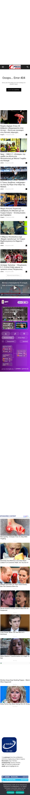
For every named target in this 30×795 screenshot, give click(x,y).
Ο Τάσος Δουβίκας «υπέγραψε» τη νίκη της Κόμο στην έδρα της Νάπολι (12, 184)
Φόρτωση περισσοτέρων (13, 275)
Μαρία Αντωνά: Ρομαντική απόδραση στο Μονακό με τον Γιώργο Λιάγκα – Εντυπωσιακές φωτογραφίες (12, 212)
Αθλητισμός (3, 151)
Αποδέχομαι (10, 792)
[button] (3, 67)
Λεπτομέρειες (20, 792)
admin (2, 162)
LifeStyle (2, 205)
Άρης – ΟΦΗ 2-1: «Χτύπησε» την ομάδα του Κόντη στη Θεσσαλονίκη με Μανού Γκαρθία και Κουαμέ (13, 157)
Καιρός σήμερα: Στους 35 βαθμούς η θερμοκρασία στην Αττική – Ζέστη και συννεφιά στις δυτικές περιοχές (12, 129)
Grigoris (2, 134)
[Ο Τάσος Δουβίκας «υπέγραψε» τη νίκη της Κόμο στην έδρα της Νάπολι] (13, 173)
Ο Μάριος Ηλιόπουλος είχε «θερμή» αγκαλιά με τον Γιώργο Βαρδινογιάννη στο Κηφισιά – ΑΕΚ (12, 240)
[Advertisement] (15, 16)
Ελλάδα (2, 123)
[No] (28, 789)
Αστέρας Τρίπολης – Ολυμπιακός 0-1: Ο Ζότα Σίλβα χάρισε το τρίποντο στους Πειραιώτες (13, 267)
